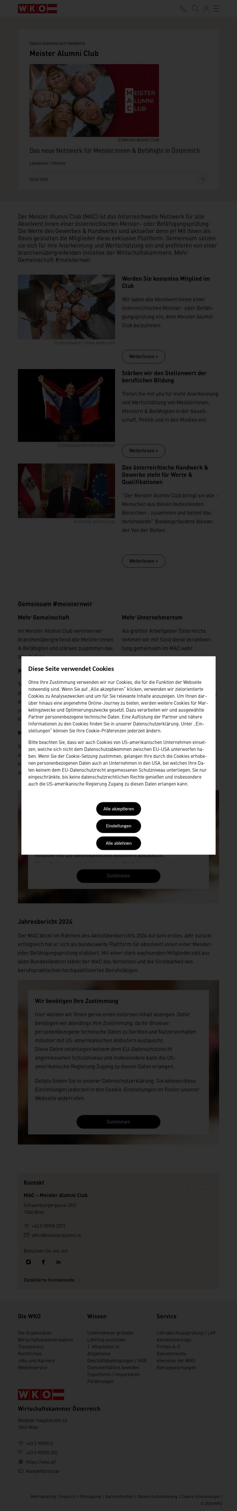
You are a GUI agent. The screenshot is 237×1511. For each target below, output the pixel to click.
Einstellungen (118, 826)
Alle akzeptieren (118, 809)
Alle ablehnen (119, 843)
